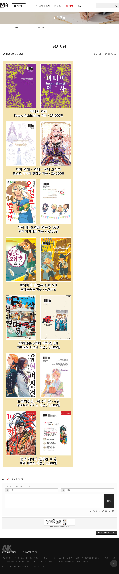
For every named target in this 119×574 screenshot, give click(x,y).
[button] (99, 533)
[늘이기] (110, 511)
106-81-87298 (22, 562)
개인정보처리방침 (9, 552)
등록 (109, 501)
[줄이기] (113, 511)
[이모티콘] (100, 511)
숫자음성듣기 (64, 520)
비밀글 (95, 511)
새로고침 (64, 524)
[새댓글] (103, 511)
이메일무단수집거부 (30, 552)
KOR (86, 6)
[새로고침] (106, 511)
